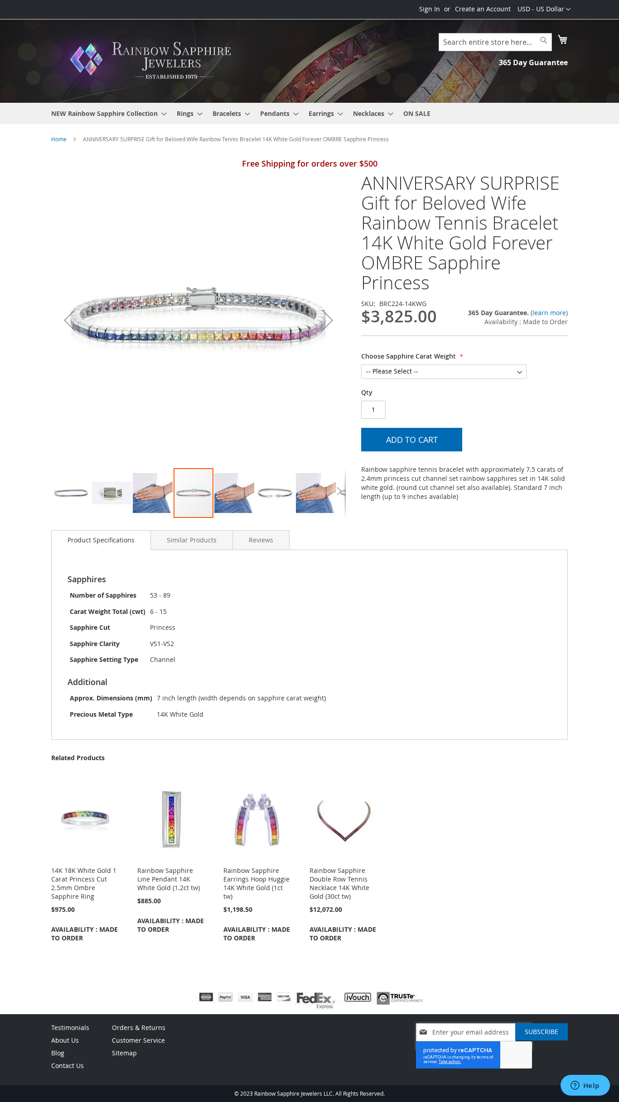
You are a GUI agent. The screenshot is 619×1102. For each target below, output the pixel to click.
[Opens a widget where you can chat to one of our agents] (585, 1086)
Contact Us (67, 1065)
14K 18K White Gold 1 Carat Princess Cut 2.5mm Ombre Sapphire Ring (83, 883)
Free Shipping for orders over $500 (309, 163)
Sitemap (124, 1053)
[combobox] (495, 42)
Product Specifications (101, 540)
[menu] (309, 113)
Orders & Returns (138, 1027)
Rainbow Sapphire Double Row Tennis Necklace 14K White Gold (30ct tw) (339, 883)
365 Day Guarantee (533, 62)
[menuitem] (106, 113)
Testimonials (70, 1027)
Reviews (261, 540)
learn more (549, 312)
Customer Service (138, 1040)
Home (59, 139)
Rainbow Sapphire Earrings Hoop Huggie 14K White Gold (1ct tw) (256, 883)
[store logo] (153, 60)
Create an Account (483, 9)
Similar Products (192, 540)
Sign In (429, 9)
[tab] (101, 540)
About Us (65, 1040)
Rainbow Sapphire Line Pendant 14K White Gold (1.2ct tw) (168, 879)
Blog (57, 1053)
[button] (544, 9)
